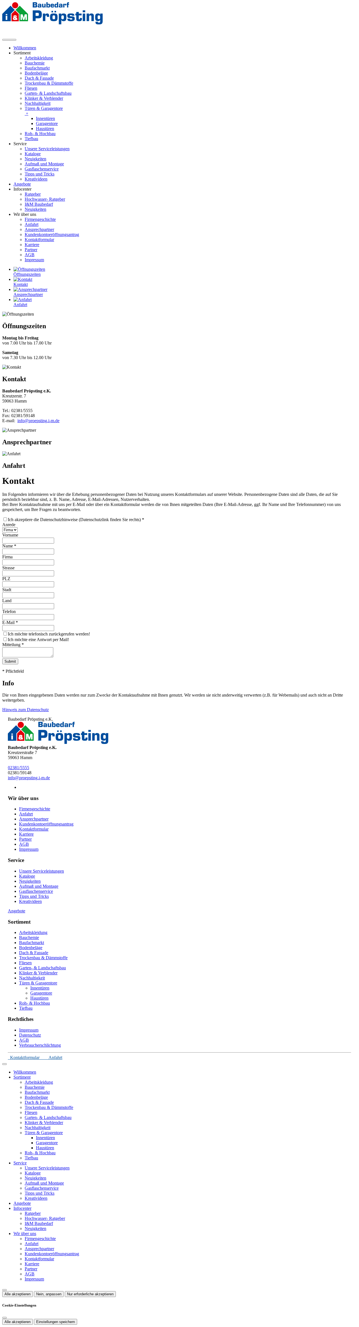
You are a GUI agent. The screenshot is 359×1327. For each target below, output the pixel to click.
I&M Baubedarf (39, 204)
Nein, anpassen (48, 1294)
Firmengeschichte (40, 219)
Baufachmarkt (37, 68)
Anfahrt (31, 224)
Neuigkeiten (35, 158)
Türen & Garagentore (44, 111)
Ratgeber (33, 194)
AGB (29, 254)
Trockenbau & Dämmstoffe (49, 83)
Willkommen (24, 47)
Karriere (32, 244)
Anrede (8, 524)
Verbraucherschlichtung (40, 1045)
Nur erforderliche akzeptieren (90, 1294)
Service (20, 1162)
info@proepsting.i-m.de (38, 420)
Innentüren (45, 118)
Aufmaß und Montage (44, 163)
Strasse (8, 567)
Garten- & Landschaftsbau (48, 93)
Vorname (10, 535)
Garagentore (47, 123)
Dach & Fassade (39, 78)
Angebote (22, 184)
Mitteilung (13, 644)
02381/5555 (18, 767)
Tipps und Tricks (39, 174)
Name (9, 546)
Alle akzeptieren (17, 1294)
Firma (7, 556)
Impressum (34, 259)
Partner (31, 249)
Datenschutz (30, 1035)
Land (6, 600)
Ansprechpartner (39, 229)
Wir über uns (24, 1233)
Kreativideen (36, 179)
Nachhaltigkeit (37, 103)
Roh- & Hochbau (40, 133)
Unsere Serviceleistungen (47, 148)
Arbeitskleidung (39, 58)
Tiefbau (31, 138)
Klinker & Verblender (44, 98)
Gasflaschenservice (42, 169)
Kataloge (33, 153)
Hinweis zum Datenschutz (25, 709)
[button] (9, 40)
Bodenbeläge (36, 73)
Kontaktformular (39, 239)
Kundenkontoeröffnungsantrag (52, 234)
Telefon (9, 611)
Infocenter (22, 1208)
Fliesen (31, 88)
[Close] (4, 1064)
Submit (10, 661)
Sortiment (22, 1077)
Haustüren (45, 128)
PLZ (6, 578)
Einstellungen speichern (55, 1322)
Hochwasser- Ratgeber (45, 199)
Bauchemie (35, 63)
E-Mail (10, 622)
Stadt (6, 589)
